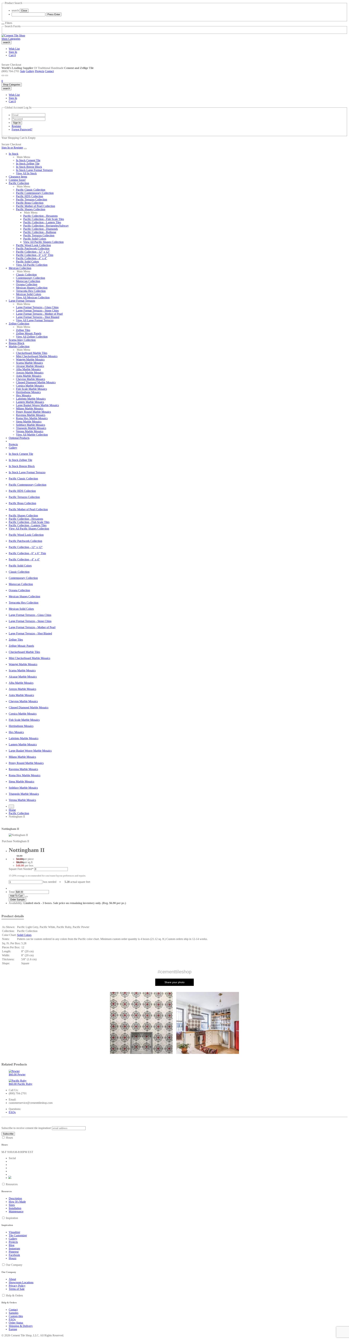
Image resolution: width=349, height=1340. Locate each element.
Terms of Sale (17, 1288)
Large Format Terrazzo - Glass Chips (37, 307)
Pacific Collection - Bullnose (39, 232)
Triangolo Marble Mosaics (31, 428)
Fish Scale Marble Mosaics (31, 388)
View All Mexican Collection (33, 297)
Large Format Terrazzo (22, 300)
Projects (39, 71)
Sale (22, 71)
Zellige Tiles (23, 330)
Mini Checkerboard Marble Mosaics (36, 356)
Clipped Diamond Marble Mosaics (36, 382)
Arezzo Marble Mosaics (29, 372)
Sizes (12, 1204)
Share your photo (174, 982)
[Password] (28, 118)
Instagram (14, 1248)
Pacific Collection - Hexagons (40, 215)
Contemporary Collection (30, 277)
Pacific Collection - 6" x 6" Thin (34, 255)
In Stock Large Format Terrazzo (34, 170)
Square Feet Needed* (21, 868)
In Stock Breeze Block (29, 166)
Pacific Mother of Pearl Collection (35, 206)
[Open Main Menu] (2, 75)
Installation (15, 1208)
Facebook (14, 1255)
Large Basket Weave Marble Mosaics (37, 405)
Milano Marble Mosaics (29, 408)
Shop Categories (10, 38)
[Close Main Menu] (25, 148)
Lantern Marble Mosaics (30, 401)
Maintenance (16, 1211)
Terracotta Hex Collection (31, 290)
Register (16, 126)
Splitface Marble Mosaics (30, 424)
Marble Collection (19, 346)
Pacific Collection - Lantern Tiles (42, 222)
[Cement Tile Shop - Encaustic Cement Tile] (13, 35)
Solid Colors (24, 935)
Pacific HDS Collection (29, 196)
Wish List (14, 48)
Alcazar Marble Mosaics (30, 366)
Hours (9, 1137)
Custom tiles (16, 1316)
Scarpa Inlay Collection (22, 339)
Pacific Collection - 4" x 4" (31, 258)
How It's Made (17, 1201)
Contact (49, 71)
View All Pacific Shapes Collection (43, 241)
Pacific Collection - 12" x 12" (33, 251)
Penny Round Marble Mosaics (33, 411)
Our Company (14, 1264)
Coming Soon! (17, 179)
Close (24, 10)
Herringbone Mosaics (28, 392)
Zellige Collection (19, 323)
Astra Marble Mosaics (28, 375)
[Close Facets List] (2, 23)
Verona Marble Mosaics (29, 431)
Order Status (16, 1322)
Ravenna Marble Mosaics (30, 415)
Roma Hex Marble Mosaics (32, 418)
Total (12, 891)
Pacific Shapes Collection (30, 209)
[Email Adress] (28, 114)
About (12, 1279)
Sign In (13, 52)
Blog (11, 1245)
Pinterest (14, 1251)
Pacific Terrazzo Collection (31, 199)
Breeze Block (16, 343)
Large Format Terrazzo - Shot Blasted (37, 317)
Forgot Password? (22, 129)
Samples (13, 1312)
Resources (12, 1184)
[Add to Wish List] (26, 896)
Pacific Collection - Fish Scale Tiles (43, 219)
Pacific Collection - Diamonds (40, 228)
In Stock (13, 153)
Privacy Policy (17, 1285)
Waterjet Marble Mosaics (30, 359)
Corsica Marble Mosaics (30, 385)
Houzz (12, 1258)
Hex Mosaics (23, 395)
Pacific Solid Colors (34, 238)
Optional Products (19, 437)
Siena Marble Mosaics (28, 421)
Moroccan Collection (28, 281)
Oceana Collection (26, 284)
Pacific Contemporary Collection (35, 192)
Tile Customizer (18, 1235)
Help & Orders (14, 1295)
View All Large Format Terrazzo (34, 320)
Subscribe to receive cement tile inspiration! (26, 1128)
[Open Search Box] (6, 75)
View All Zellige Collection (32, 336)
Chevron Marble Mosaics (30, 379)
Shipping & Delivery (21, 1325)
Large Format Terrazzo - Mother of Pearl (39, 313)
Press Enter (53, 14)
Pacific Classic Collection (30, 189)
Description (15, 1198)
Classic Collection (26, 274)
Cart (12, 55)
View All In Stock (26, 173)
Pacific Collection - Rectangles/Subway (46, 225)
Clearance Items (18, 176)
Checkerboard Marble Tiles (31, 353)
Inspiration (12, 1218)
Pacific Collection (19, 183)
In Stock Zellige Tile (27, 163)
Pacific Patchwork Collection (32, 248)
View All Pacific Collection (31, 264)
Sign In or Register (12, 147)
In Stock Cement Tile (28, 160)
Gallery (30, 71)
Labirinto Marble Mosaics (31, 398)
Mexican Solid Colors (28, 294)
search (15, 10)
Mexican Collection (20, 268)
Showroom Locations (21, 1282)
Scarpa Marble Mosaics (29, 362)
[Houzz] (10, 1177)
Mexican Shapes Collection (31, 287)
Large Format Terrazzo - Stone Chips (37, 310)
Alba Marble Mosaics (28, 369)
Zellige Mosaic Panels (28, 333)
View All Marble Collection (32, 434)
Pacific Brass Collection (29, 202)
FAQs (12, 1112)
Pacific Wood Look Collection (33, 245)
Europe (13, 1329)
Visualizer (14, 1232)
